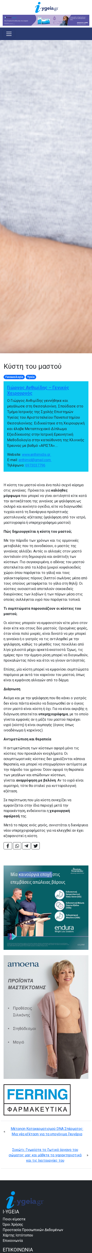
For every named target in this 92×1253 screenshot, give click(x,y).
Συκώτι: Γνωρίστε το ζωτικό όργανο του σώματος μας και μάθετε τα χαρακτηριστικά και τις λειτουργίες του (45, 1155)
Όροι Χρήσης (13, 1224)
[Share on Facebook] (8, 845)
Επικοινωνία (13, 1240)
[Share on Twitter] (35, 845)
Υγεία (30, 377)
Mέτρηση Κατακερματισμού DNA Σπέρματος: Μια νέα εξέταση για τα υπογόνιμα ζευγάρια (47, 1131)
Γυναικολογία (14, 377)
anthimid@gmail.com (35, 460)
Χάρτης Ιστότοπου (18, 1235)
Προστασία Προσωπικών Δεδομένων (33, 1230)
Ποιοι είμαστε (14, 1219)
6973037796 (35, 465)
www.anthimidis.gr (36, 454)
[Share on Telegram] (26, 845)
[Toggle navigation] (9, 33)
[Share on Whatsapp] (17, 845)
